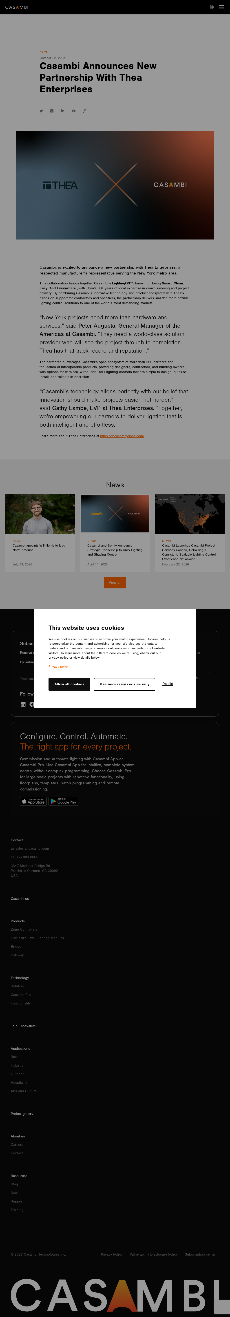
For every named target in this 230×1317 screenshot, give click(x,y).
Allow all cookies (69, 684)
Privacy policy (59, 666)
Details (167, 684)
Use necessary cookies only (124, 684)
